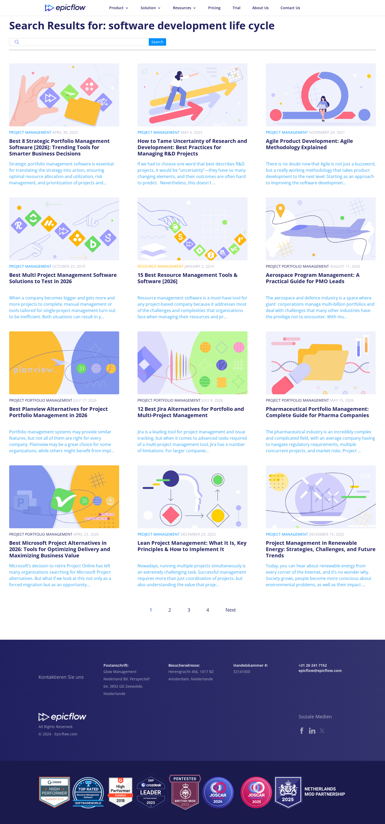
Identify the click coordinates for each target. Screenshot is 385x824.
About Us (260, 8)
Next (231, 610)
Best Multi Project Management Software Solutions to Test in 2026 (63, 278)
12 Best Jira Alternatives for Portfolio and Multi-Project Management (191, 412)
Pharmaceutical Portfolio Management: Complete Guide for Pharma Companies (317, 412)
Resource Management (161, 266)
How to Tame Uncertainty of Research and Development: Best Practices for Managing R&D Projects (192, 147)
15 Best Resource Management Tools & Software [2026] (188, 278)
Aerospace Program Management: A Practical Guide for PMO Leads (313, 278)
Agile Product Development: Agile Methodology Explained (309, 144)
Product (116, 8)
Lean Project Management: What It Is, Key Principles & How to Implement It (192, 546)
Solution (148, 8)
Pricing (214, 8)
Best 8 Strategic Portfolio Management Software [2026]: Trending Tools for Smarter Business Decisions (59, 147)
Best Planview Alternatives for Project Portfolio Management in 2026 (58, 412)
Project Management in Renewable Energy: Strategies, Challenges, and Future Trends (321, 549)
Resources (182, 8)
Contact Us (290, 8)
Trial (236, 8)
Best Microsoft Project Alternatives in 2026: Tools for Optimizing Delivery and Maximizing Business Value (59, 549)
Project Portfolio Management (297, 266)
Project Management (30, 132)
